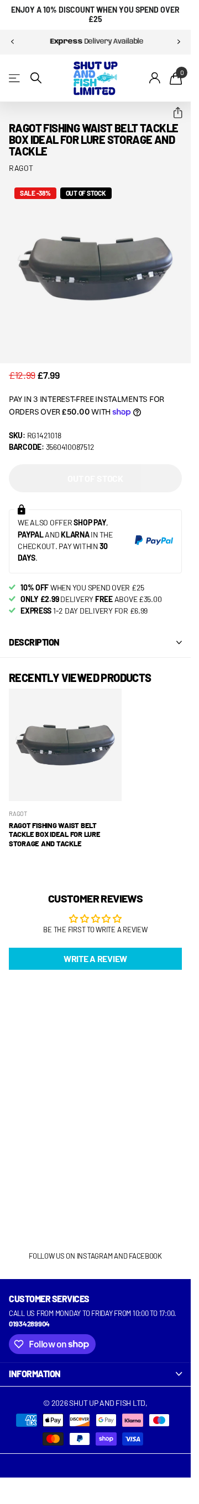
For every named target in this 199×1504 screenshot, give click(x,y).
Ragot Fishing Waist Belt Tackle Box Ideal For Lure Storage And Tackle (55, 834)
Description (34, 642)
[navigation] (12, 41)
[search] (35, 78)
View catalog (15, 78)
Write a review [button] (95, 958)
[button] (173, 113)
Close (95, 1374)
